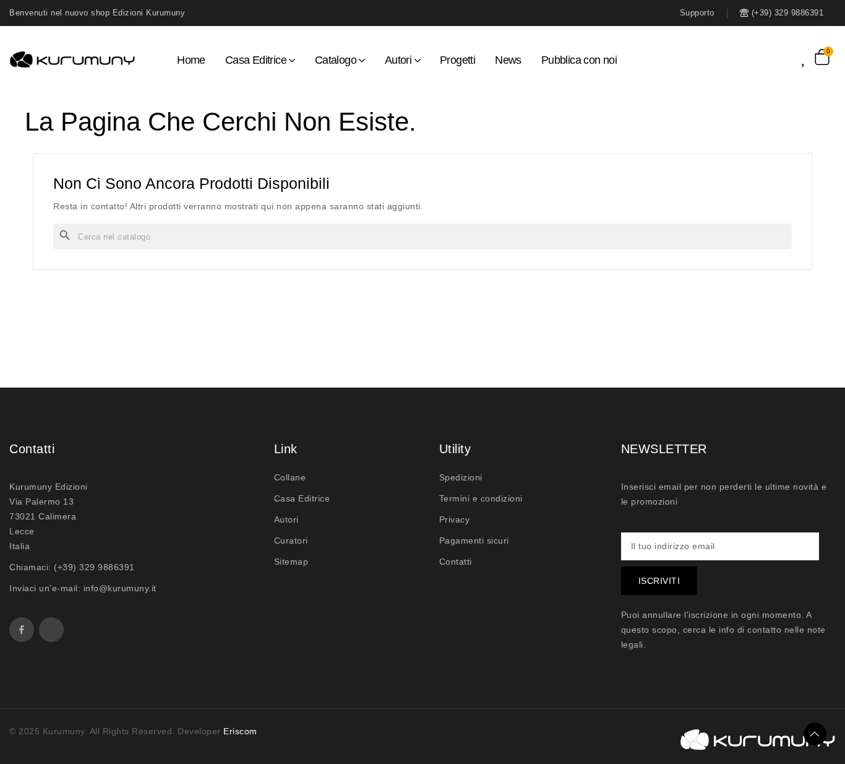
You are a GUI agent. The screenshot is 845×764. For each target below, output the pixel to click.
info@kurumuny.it (120, 588)
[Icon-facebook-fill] (21, 629)
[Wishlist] (808, 56)
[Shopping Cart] (822, 57)
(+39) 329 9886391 (94, 567)
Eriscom (240, 731)
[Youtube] (51, 629)
